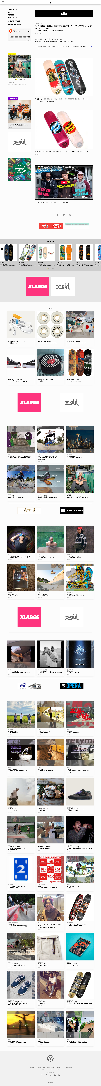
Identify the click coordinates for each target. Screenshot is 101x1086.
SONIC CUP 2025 (14, 24)
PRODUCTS (38, 23)
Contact (32, 1067)
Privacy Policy (41, 1067)
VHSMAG (51, 1082)
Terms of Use (50, 1067)
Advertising (69, 1067)
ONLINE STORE (14, 21)
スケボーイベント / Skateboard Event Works (50, 1069)
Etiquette (59, 1067)
